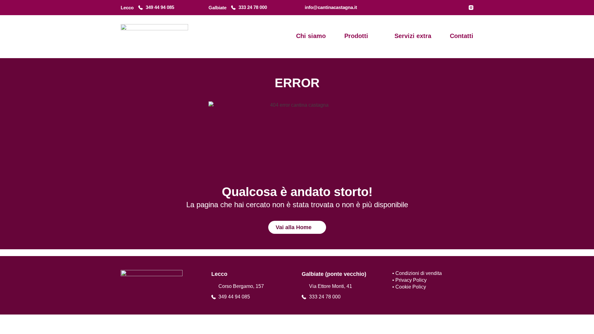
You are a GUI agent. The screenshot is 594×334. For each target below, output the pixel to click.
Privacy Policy (411, 280)
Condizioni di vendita (418, 273)
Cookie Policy (410, 286)
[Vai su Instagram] (471, 7)
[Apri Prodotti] (373, 36)
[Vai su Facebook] (461, 7)
